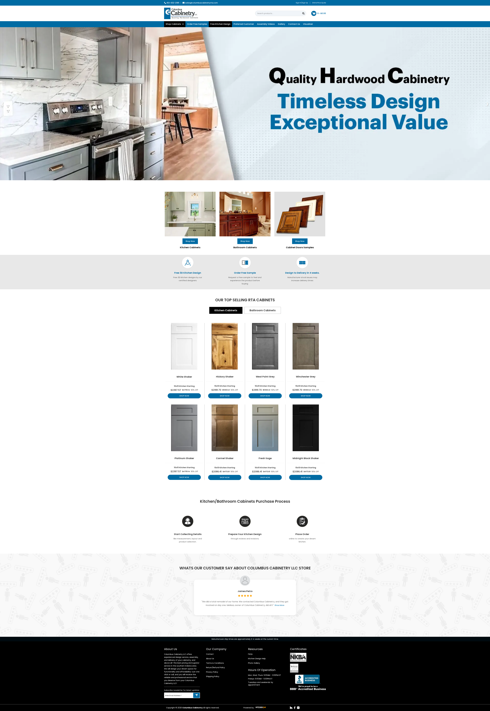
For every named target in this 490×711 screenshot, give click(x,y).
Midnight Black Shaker (306, 458)
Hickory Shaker (225, 376)
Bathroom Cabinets (263, 310)
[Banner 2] (245, 103)
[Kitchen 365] (261, 708)
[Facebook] (294, 707)
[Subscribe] (196, 695)
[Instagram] (298, 707)
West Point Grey (265, 376)
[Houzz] (291, 707)
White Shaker (184, 376)
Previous (2, 104)
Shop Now (184, 396)
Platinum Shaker (184, 458)
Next (487, 104)
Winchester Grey (305, 376)
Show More (279, 605)
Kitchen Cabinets (226, 310)
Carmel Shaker (225, 458)
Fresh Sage (265, 458)
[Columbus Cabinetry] (181, 13)
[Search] (303, 13)
